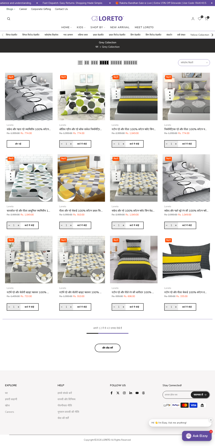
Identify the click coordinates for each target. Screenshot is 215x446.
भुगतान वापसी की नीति (68, 412)
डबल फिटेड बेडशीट (117, 34)
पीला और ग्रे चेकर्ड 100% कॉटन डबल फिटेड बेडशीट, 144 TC (90, 211)
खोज (7, 405)
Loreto (10, 125)
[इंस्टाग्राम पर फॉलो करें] (124, 393)
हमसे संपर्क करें (65, 393)
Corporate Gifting (41, 9)
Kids (80, 27)
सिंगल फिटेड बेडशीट (30, 34)
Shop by (97, 27)
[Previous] (3, 35)
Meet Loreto (144, 27)
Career (23, 9)
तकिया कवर (83, 34)
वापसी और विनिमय (66, 399)
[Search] (8, 18)
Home (65, 27)
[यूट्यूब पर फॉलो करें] (137, 393)
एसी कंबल (181, 34)
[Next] (212, 35)
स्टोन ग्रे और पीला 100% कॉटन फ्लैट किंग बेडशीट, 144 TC (141, 129)
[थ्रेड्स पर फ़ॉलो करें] (143, 393)
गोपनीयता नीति (65, 405)
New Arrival (120, 27)
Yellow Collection (199, 34)
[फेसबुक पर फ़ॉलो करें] (111, 393)
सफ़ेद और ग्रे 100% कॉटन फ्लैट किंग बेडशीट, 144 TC (139, 211)
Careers (9, 412)
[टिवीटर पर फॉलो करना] (117, 393)
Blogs (10, 9)
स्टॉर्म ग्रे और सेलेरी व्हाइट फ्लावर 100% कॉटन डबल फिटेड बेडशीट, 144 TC (97, 292)
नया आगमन (68, 34)
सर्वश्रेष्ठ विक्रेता (51, 34)
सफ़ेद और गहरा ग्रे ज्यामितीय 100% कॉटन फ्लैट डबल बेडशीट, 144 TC (42, 129)
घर (97, 47)
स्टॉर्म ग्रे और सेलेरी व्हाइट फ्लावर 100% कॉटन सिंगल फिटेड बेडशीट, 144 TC (45, 292)
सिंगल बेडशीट (11, 34)
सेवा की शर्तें (63, 418)
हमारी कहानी (11, 399)
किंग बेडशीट (136, 34)
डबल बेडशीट (98, 34)
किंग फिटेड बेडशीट (153, 34)
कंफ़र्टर (169, 34)
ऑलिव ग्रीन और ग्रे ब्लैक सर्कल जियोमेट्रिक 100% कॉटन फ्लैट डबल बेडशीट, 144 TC (102, 129)
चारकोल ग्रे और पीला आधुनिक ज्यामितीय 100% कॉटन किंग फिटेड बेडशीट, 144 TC (48, 211)
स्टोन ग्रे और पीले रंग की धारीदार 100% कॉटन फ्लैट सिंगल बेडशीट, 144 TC (149, 292)
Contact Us (61, 9)
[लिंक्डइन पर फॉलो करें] (130, 393)
